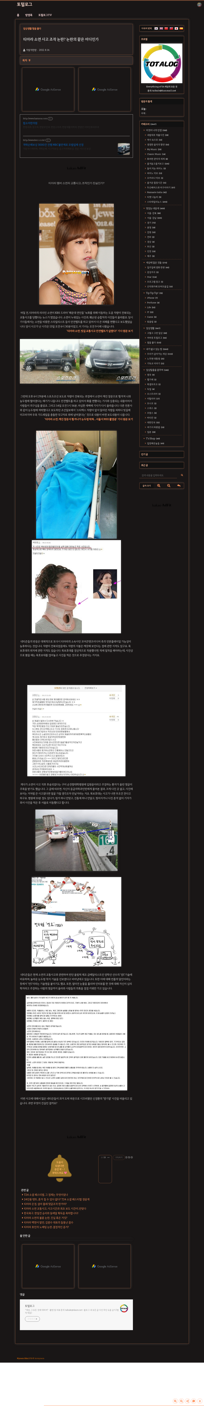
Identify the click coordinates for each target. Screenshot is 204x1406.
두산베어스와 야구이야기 (161, 187)
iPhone (152, 298)
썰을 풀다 (154, 342)
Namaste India (157, 192)
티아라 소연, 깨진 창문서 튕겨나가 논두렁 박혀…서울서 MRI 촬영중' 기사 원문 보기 (89, 419)
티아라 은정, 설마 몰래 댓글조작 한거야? (45, 1204)
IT (150, 312)
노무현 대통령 (155, 358)
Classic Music (156, 154)
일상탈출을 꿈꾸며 (157, 370)
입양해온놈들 (155, 443)
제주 (151, 256)
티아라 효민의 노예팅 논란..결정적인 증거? (46, 1227)
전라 (150, 237)
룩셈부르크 (154, 384)
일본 (151, 432)
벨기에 (151, 379)
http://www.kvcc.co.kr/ (34, 140)
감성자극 (153, 272)
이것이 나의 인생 (156, 130)
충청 (151, 227)
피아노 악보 (154, 173)
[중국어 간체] (166, 28)
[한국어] (156, 28)
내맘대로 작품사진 (157, 135)
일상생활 (153, 328)
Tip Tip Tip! (154, 293)
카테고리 (148, 124)
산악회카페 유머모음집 (160, 286)
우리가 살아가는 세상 (160, 354)
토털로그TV (45, 15)
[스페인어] (181, 28)
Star (152, 277)
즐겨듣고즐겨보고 (158, 163)
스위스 (152, 408)
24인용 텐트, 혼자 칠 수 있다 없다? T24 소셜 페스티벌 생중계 (56, 1199)
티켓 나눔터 (154, 197)
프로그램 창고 (155, 281)
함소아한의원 (30, 123)
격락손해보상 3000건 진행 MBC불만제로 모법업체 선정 (53, 144)
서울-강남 (154, 218)
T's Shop (153, 438)
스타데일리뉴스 (157, 202)
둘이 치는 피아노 (156, 168)
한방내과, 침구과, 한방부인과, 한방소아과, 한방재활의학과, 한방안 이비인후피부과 (61, 127)
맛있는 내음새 (155, 208)
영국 (151, 374)
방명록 (28, 15)
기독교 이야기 (155, 363)
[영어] (161, 28)
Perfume (153, 302)
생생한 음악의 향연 (158, 144)
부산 (150, 246)
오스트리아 (154, 394)
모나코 (151, 403)
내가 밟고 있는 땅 (157, 349)
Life (151, 307)
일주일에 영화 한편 (158, 267)
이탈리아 (153, 398)
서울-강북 (154, 213)
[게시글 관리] (108, 1157)
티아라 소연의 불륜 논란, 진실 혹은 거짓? (45, 1217)
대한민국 (153, 422)
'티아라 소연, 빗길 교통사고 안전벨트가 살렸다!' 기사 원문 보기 (100, 331)
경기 (151, 222)
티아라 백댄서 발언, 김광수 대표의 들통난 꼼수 (48, 1222)
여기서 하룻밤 (155, 427)
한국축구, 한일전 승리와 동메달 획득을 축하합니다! (51, 1213)
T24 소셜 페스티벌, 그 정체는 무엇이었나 (46, 1194)
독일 (151, 389)
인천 (151, 251)
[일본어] (176, 28)
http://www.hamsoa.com (35, 118)
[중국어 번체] (171, 28)
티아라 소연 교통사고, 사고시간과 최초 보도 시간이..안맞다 (55, 1208)
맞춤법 (152, 321)
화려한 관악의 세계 (157, 159)
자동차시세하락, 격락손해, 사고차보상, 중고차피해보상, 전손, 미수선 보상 (57, 148)
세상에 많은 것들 (156, 262)
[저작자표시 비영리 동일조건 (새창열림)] (129, 1157)
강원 (151, 232)
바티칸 (151, 417)
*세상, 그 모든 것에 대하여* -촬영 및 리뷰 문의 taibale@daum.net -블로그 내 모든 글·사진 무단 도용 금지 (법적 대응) (72, 1311)
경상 (151, 241)
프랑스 (152, 413)
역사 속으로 (154, 139)
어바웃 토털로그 (157, 337)
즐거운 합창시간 (156, 182)
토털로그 (24, 4)
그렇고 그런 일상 (157, 333)
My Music (154, 149)
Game (152, 317)
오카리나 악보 (155, 178)
